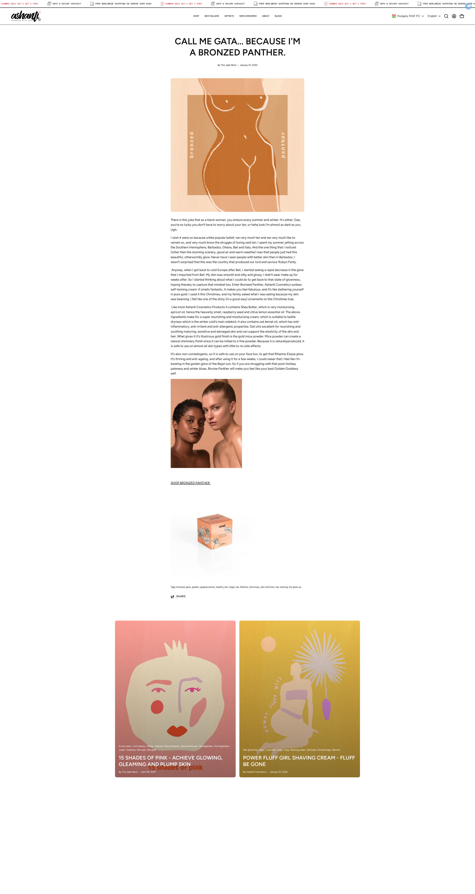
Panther (244, 587)
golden (195, 587)
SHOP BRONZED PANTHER (191, 483)
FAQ (244, 840)
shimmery (254, 587)
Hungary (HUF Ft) (408, 16)
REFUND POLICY (253, 860)
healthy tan (222, 587)
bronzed (180, 587)
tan (277, 587)
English (432, 16)
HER (181, 834)
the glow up (295, 587)
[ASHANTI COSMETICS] (26, 16)
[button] (229, 16)
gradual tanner (207, 587)
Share (181, 596)
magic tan (234, 587)
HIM (181, 840)
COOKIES (248, 853)
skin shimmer (267, 587)
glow (188, 587)
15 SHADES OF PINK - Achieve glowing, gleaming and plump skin (171, 761)
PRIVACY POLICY (253, 847)
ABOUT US (185, 847)
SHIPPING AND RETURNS (259, 834)
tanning (284, 587)
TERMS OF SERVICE (255, 866)
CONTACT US (187, 853)
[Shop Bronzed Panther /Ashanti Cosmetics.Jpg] (215, 576)
